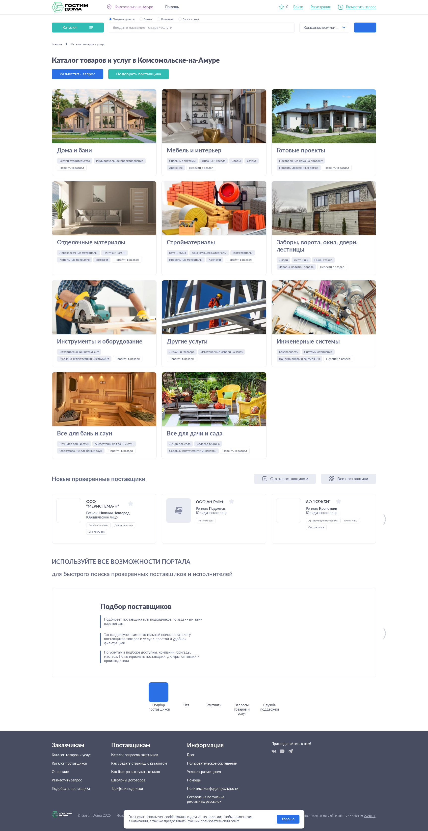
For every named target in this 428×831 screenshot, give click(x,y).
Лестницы (301, 259)
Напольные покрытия (74, 259)
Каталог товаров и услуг (71, 755)
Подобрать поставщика (138, 74)
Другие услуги (187, 342)
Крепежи (215, 259)
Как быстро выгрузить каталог (135, 772)
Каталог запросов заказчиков (134, 755)
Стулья (251, 160)
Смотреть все (97, 532)
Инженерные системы (308, 342)
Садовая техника (208, 443)
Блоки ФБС (350, 520)
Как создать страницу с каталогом (139, 763)
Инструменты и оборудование (99, 342)
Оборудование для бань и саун (80, 450)
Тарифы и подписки (127, 789)
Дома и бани (74, 151)
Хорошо (288, 819)
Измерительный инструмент (79, 351)
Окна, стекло (323, 259)
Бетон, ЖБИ (177, 252)
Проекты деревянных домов (298, 167)
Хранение (176, 167)
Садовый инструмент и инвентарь (192, 450)
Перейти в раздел (72, 167)
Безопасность (288, 351)
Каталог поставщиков (69, 763)
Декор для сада (179, 443)
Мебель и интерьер (194, 151)
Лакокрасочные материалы (78, 252)
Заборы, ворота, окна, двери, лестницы (317, 246)
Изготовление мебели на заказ (221, 351)
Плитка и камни (114, 252)
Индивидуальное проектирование (119, 160)
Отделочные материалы (91, 243)
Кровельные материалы (185, 259)
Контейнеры (205, 520)
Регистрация (321, 7)
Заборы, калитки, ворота (296, 266)
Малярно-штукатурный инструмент (84, 358)
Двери (283, 259)
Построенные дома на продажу (301, 160)
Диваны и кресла (213, 160)
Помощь (172, 7)
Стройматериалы (191, 243)
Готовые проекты (301, 151)
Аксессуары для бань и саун (114, 443)
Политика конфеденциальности (212, 789)
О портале (60, 772)
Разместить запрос (361, 7)
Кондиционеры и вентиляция (299, 358)
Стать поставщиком (289, 479)
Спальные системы (182, 160)
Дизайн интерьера (181, 351)
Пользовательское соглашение (212, 763)
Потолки (102, 259)
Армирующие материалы (209, 252)
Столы (236, 160)
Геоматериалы (242, 252)
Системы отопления (318, 351)
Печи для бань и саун (74, 443)
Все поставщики (352, 479)
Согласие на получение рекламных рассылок (205, 799)
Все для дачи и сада (194, 434)
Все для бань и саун (84, 434)
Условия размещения (204, 772)
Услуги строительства (74, 160)
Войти (298, 7)
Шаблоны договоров (128, 780)
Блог (191, 755)
